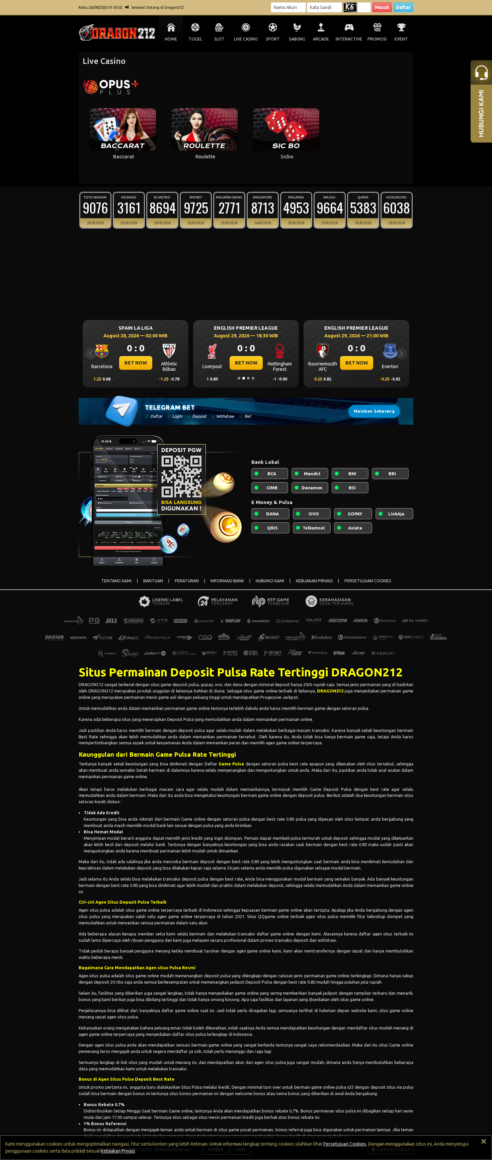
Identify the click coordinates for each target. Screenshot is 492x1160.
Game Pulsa (231, 763)
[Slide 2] (243, 378)
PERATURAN (187, 581)
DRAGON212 (330, 690)
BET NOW (193, 362)
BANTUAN (153, 581)
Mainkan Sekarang (374, 411)
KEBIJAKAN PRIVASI (314, 581)
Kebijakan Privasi (118, 1151)
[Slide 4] (253, 378)
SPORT (273, 39)
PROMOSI (377, 39)
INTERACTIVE (349, 39)
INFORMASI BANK (227, 581)
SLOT (219, 39)
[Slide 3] (248, 378)
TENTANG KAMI (116, 581)
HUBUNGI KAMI (270, 581)
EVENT (401, 39)
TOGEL (195, 39)
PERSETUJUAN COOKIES (367, 581)
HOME (171, 39)
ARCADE (321, 39)
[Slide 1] (239, 378)
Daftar (403, 7)
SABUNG (297, 39)
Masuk (382, 7)
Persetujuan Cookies (344, 1144)
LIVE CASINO (246, 39)
